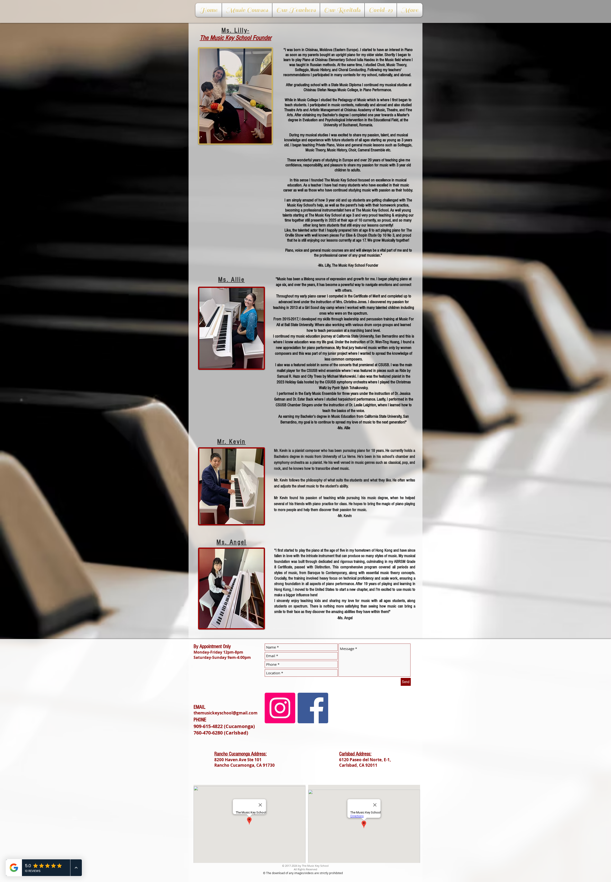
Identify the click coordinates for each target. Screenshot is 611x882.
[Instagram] (280, 708)
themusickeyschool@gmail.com (226, 713)
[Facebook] (313, 708)
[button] (247, 10)
